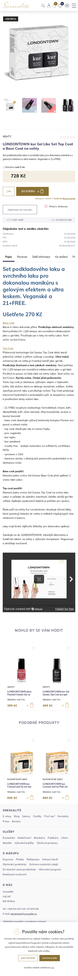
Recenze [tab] (22, 256)
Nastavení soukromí (14, 874)
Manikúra (39, 837)
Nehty (7, 136)
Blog (16, 816)
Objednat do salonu (20, 209)
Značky (37, 816)
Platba (20, 859)
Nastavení (28, 958)
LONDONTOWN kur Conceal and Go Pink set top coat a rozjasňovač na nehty (56, 788)
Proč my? (49, 816)
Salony (26, 816)
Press (6, 821)
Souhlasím (49, 958)
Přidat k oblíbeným (58, 206)
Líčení (64, 837)
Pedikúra (53, 837)
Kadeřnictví (24, 837)
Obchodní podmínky (14, 864)
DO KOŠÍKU (28, 191)
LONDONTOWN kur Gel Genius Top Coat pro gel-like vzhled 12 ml (56, 695)
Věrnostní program (50, 869)
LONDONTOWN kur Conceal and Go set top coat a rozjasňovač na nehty (19, 788)
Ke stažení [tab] (61, 256)
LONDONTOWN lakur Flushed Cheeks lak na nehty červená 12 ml (19, 695)
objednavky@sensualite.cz (23, 913)
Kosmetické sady (17, 779)
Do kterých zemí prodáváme (19, 869)
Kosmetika (9, 837)
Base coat (8, 322)
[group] (21, 676)
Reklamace (33, 859)
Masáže (7, 842)
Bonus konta (69, 198)
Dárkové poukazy (47, 842)
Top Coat (8, 348)
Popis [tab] (8, 256)
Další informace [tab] (41, 256)
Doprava (8, 859)
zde (52, 967)
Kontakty (63, 816)
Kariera (16, 821)
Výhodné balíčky (24, 842)
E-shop (7, 816)
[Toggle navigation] (74, 5)
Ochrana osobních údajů (43, 864)
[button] (33, 647)
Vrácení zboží (50, 859)
